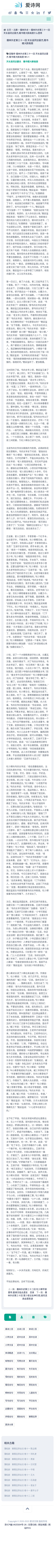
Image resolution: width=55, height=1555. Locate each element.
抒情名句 (9, 1416)
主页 (9, 30)
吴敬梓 (12, 54)
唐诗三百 (9, 1329)
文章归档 (32, 1524)
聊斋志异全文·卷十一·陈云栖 (24, 1448)
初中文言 (21, 1345)
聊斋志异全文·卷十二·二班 (23, 1496)
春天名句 (33, 1361)
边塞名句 (9, 1409)
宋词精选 (9, 1353)
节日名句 (33, 1401)
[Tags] (45, 1317)
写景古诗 (21, 1361)
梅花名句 (21, 1385)
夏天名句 (9, 1369)
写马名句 (21, 1401)
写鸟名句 (9, 1401)
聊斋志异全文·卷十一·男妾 (23, 1459)
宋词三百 (33, 1329)
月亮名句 (21, 1393)
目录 (32, 1292)
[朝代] (33, 1317)
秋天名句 (21, 1369)
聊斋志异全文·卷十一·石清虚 (24, 1480)
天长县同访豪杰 (13, 61)
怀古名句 (33, 1409)
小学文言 (9, 1345)
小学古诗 (9, 1337)
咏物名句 (9, 1361)
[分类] (10, 1317)
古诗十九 (21, 1353)
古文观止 (33, 1353)
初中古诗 (21, 1337)
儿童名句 (33, 1393)
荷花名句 (33, 1385)
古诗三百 (21, 1329)
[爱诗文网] (27, 4)
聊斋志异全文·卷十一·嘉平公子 (25, 1490)
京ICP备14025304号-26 (15, 1524)
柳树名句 (9, 1393)
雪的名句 (9, 1377)
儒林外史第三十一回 (26, 54)
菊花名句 (9, 1385)
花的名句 (33, 1377)
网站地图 (42, 1524)
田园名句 (21, 1409)
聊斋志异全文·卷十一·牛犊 (23, 1469)
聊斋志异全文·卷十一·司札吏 (24, 1454)
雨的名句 (21, 1377)
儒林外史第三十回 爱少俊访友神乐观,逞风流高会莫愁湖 (27, 1295)
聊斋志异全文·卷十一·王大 (23, 1475)
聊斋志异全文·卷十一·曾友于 (24, 1485)
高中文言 (33, 1345)
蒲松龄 (7, 1448)
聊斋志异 (33, 1416)
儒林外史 (24, 30)
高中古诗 (33, 1337)
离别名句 (21, 1416)
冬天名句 (33, 1369)
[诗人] (22, 1317)
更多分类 (9, 1424)
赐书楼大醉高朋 (16, 57)
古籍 (15, 30)
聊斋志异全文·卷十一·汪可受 (24, 1464)
